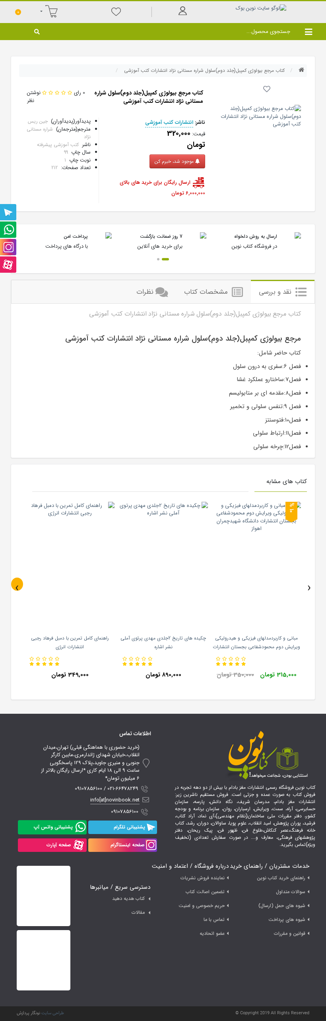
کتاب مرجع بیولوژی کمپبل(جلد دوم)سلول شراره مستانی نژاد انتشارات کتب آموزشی (204, 70)
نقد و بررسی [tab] (276, 292)
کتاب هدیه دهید (128, 898)
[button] (165, 259)
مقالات (138, 912)
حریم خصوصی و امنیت (202, 905)
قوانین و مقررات (289, 933)
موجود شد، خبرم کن (175, 161)
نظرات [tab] (144, 292)
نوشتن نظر (34, 97)
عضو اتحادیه (212, 933)
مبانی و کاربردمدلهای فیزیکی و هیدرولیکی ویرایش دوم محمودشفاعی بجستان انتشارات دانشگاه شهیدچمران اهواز (256, 646)
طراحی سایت (52, 1013)
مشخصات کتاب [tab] (207, 292)
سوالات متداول (290, 892)
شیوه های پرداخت (286, 919)
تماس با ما (214, 919)
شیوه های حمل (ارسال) (281, 905)
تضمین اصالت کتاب (205, 892)
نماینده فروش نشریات (202, 878)
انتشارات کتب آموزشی (169, 122)
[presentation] (17, 584)
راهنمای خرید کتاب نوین (281, 878)
